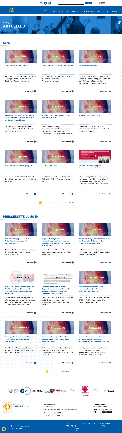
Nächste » (71, 203)
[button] (4, 429)
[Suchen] (88, 3)
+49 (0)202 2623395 (104, 412)
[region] (61, 391)
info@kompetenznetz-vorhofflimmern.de (62, 410)
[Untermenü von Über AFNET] (62, 11)
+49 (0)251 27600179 (55, 415)
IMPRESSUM (97, 424)
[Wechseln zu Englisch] (100, 3)
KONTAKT (87, 424)
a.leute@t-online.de (105, 410)
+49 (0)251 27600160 (55, 413)
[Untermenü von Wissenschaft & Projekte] (102, 11)
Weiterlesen (29, 91)
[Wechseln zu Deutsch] (103, 3)
